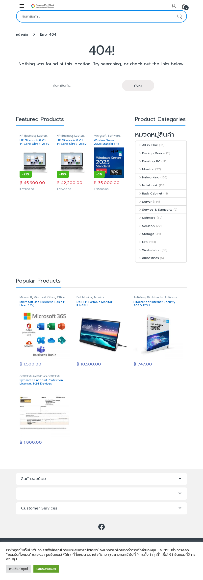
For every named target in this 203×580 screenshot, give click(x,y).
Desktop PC (151, 161)
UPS (145, 242)
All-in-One (150, 145)
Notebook (150, 185)
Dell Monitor (84, 297)
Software (114, 136)
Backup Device (153, 153)
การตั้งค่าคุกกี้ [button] (18, 568)
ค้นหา (179, 16)
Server (147, 201)
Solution (148, 225)
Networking (150, 177)
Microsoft (100, 136)
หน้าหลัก (22, 34)
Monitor (148, 169)
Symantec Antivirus (46, 376)
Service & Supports (157, 209)
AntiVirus (139, 297)
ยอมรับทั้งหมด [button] (46, 568)
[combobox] (95, 16)
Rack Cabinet (152, 193)
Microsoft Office (44, 297)
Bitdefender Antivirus (162, 297)
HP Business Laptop (33, 136)
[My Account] (174, 6)
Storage (148, 233)
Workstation (151, 250)
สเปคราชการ (150, 258)
